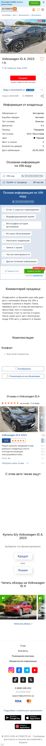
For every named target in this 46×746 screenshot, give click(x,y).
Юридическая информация (23, 661)
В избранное (24, 368)
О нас (23, 645)
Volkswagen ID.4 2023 (14, 435)
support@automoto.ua (23, 695)
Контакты (23, 651)
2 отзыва (34, 403)
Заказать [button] (35, 3)
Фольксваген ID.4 (38, 15)
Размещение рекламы (23, 656)
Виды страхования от (14, 89)
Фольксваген (24, 15)
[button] (43, 9)
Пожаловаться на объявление (24, 376)
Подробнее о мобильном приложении (23, 710)
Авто (15, 15)
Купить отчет (35, 270)
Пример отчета (13, 271)
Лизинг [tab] (23, 570)
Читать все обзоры (22, 623)
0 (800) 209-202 (23, 688)
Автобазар (6, 15)
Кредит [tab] (23, 556)
